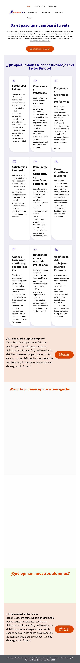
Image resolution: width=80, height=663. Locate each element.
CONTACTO (59, 12)
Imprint (17, 658)
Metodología (53, 6)
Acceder (29, 18)
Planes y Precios (45, 12)
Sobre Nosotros (39, 6)
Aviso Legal (10, 658)
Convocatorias (32, 12)
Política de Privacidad (28, 658)
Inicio (29, 6)
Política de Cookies (42, 658)
